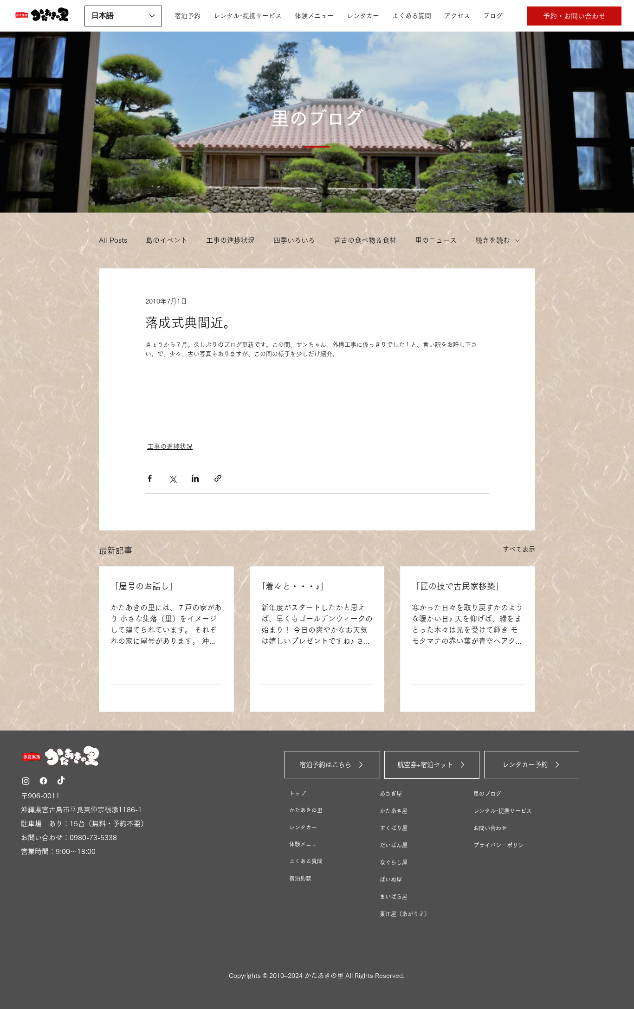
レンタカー (303, 827)
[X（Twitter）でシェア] (172, 478)
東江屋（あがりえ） (405, 914)
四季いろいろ (294, 240)
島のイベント (167, 240)
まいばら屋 (394, 896)
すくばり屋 (394, 828)
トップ (297, 793)
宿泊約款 (300, 878)
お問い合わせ (490, 828)
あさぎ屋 (391, 793)
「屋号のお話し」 (143, 586)
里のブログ (487, 793)
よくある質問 (306, 861)
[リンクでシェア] (217, 478)
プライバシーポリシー (501, 845)
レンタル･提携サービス (502, 811)
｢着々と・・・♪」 (294, 586)
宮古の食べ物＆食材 (365, 240)
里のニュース (436, 240)
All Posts (113, 240)
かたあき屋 (394, 811)
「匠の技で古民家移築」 (458, 586)
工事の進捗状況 (230, 240)
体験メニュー (306, 844)
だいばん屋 (394, 845)
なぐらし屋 (394, 862)
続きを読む (492, 240)
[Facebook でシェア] (149, 478)
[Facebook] (43, 781)
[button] (574, 16)
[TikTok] (61, 781)
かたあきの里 (306, 810)
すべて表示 (519, 549)
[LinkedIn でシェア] (195, 478)
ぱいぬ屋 (391, 879)
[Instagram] (26, 781)
